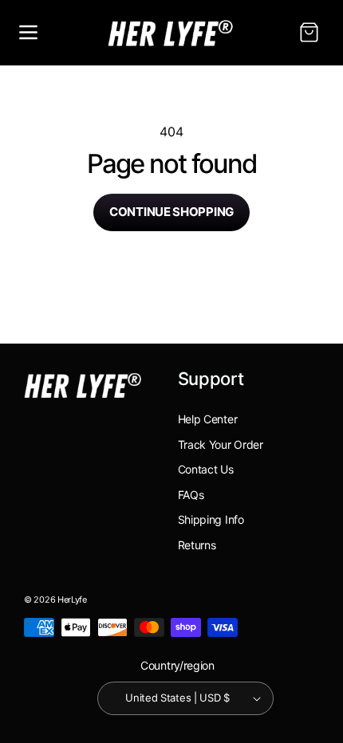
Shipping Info (211, 519)
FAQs (191, 494)
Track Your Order (220, 444)
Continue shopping (171, 211)
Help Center (208, 419)
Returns (197, 545)
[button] (27, 33)
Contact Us (206, 469)
